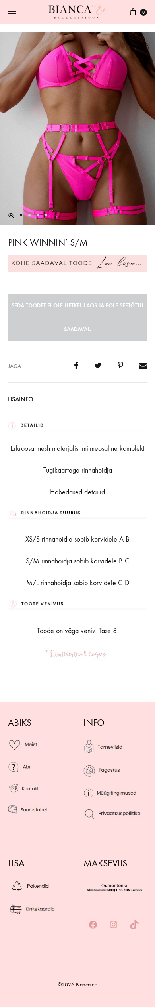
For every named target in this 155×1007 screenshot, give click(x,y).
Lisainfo (20, 399)
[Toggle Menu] (12, 12)
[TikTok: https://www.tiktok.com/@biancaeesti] (134, 925)
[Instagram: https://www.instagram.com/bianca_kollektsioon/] (114, 925)
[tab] (77, 399)
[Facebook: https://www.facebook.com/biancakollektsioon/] (93, 925)
